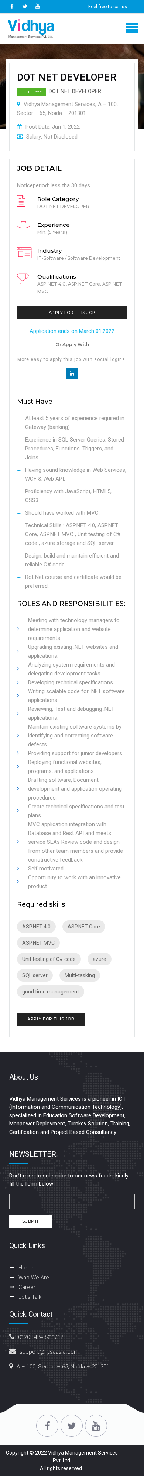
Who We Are (33, 1277)
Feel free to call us (107, 6)
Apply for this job (72, 312)
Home (26, 1267)
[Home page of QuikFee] (72, 29)
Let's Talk (29, 1296)
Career (26, 1287)
